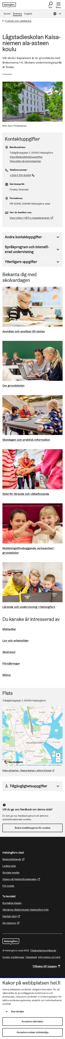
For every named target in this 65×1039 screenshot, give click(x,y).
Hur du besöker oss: (21, 212)
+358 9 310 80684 (22, 175)
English (28, 13)
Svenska (17, 13)
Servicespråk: (17, 184)
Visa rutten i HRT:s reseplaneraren (30, 218)
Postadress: (16, 198)
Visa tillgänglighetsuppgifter (26, 157)
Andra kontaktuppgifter (23, 237)
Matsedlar (9, 629)
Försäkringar (11, 663)
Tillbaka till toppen (44, 966)
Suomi (7, 13)
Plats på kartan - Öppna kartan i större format (26, 770)
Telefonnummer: (19, 169)
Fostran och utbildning (18, 21)
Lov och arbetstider (15, 640)
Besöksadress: (18, 147)
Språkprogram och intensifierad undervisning (27, 249)
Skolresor (9, 652)
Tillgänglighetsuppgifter (28, 786)
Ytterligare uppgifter (21, 261)
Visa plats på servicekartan (25, 161)
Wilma (6, 675)
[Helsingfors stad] (10, 941)
